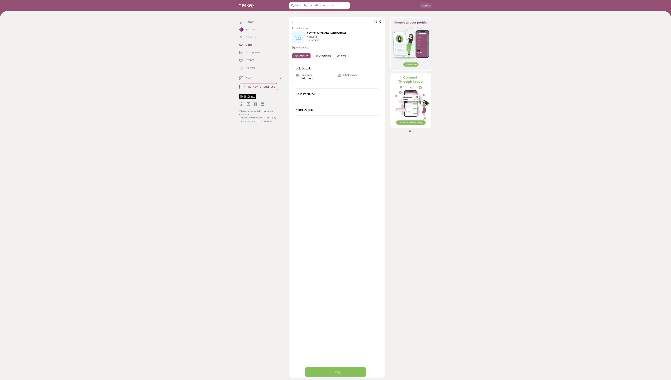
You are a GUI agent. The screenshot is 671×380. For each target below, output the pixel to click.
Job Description (322, 55)
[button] (261, 22)
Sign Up (426, 5)
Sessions (341, 55)
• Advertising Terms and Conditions (255, 121)
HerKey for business (261, 87)
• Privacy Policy (269, 118)
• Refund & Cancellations (250, 118)
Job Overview (301, 55)
